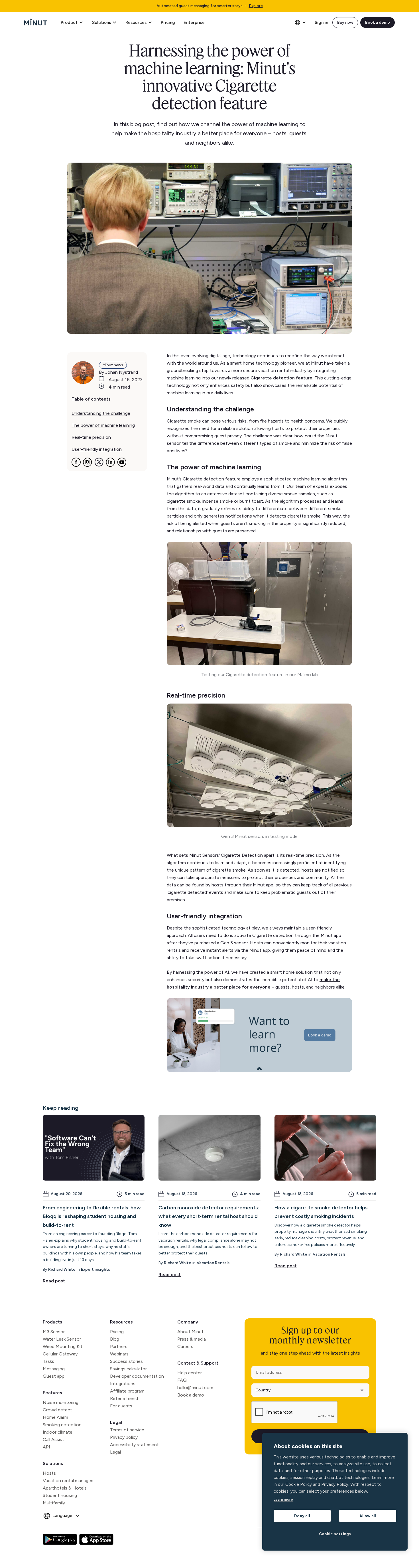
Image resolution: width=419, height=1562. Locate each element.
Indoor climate (57, 1432)
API (46, 1447)
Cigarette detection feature (281, 378)
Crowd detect (57, 1410)
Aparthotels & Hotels (65, 1488)
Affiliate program (127, 1391)
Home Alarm (55, 1417)
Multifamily (54, 1503)
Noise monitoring (60, 1402)
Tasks (48, 1361)
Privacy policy (124, 1437)
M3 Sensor (54, 1331)
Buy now (345, 22)
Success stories (126, 1361)
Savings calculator (128, 1368)
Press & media (191, 1339)
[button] (72, 22)
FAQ (182, 1380)
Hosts (49, 1473)
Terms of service (127, 1429)
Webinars (119, 1354)
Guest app (53, 1376)
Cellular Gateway (60, 1354)
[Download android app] (60, 1539)
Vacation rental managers (69, 1480)
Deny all (302, 1515)
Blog (114, 1339)
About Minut (190, 1331)
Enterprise (194, 22)
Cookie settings (335, 1533)
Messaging (54, 1368)
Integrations (122, 1383)
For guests (121, 1406)
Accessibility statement (134, 1444)
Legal (116, 1422)
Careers (185, 1346)
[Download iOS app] (96, 1539)
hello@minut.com (195, 1387)
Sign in (321, 22)
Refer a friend (124, 1398)
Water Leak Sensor (62, 1339)
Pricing (168, 22)
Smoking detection (62, 1424)
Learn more (283, 1499)
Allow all (367, 1515)
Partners (118, 1346)
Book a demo (377, 22)
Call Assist (53, 1439)
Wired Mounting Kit (62, 1346)
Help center (189, 1372)
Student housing (60, 1495)
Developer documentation (137, 1376)
